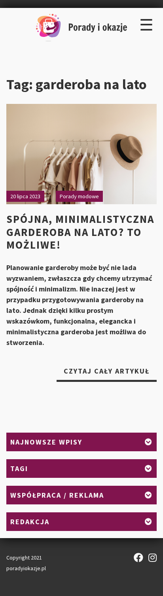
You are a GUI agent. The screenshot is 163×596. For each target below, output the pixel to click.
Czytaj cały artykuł (110, 374)
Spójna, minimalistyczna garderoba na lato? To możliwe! (80, 231)
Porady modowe (79, 196)
